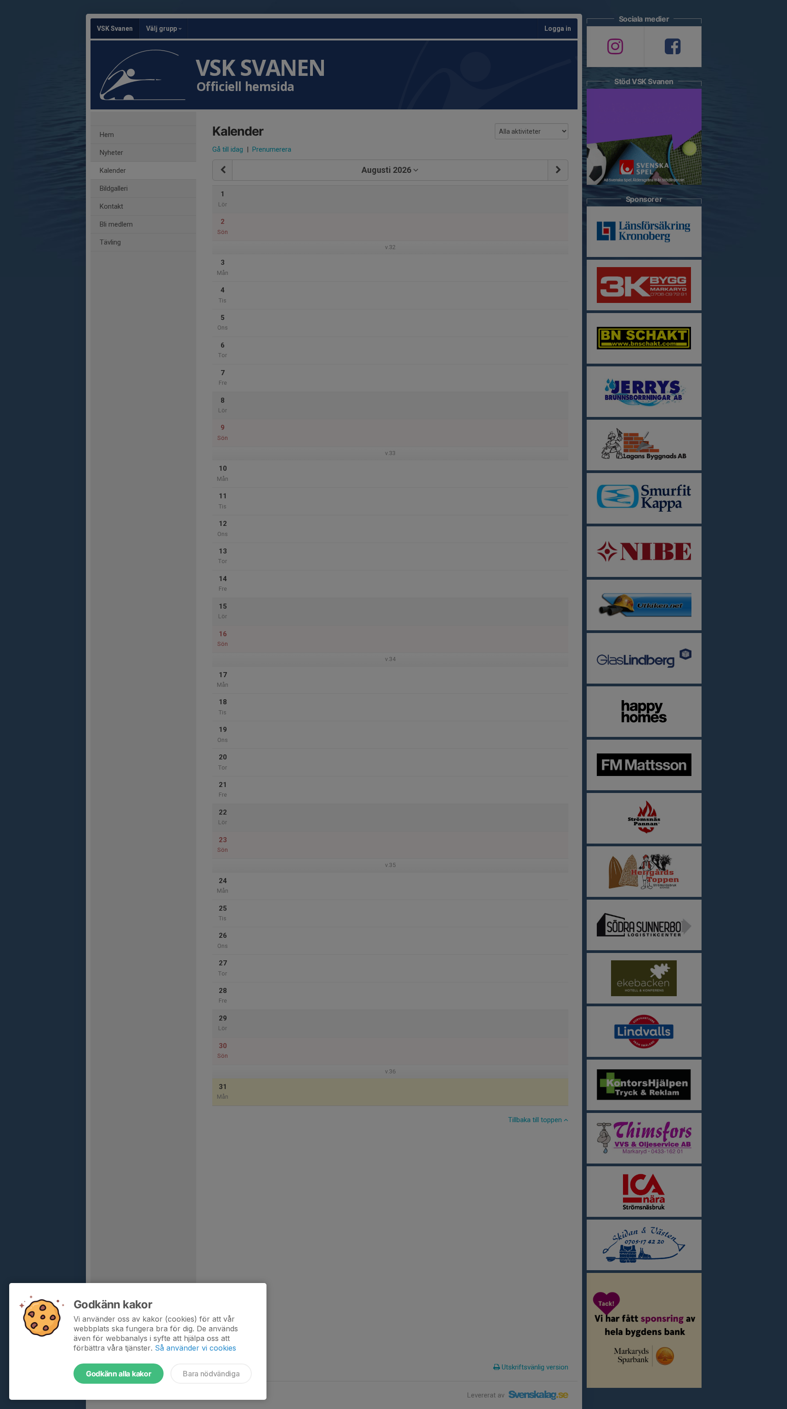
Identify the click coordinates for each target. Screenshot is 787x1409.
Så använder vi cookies (195, 1347)
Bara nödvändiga (211, 1373)
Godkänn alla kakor (118, 1373)
